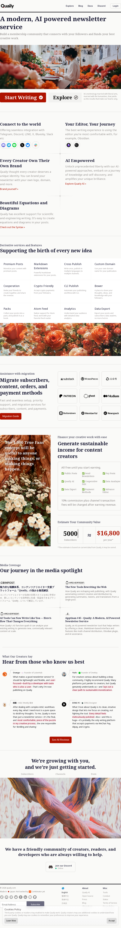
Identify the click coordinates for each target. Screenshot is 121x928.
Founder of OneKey (89, 672)
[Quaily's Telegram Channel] (11, 897)
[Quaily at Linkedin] (25, 897)
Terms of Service (110, 903)
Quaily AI (86, 892)
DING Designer (90, 703)
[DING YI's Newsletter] (64, 705)
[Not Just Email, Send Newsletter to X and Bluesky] (25, 145)
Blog (84, 903)
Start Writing (21, 97)
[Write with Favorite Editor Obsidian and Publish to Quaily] (68, 145)
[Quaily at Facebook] (20, 897)
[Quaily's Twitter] (2, 897)
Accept (112, 921)
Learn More (11, 921)
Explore (62, 97)
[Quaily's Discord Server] (6, 897)
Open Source (87, 896)
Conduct (106, 896)
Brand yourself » (9, 189)
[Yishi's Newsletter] (64, 675)
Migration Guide (10, 416)
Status (105, 899)
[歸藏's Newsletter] (4, 705)
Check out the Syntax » (12, 227)
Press (84, 899)
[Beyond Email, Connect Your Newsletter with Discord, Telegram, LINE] (9, 145)
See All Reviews (60, 740)
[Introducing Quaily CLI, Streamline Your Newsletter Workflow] (76, 145)
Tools (105, 892)
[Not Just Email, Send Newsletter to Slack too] (35, 145)
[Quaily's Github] (35, 897)
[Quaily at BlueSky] (16, 897)
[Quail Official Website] (7, 6)
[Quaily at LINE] (30, 897)
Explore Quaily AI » (75, 183)
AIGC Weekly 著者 (25, 703)
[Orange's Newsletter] (4, 675)
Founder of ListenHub (33, 672)
